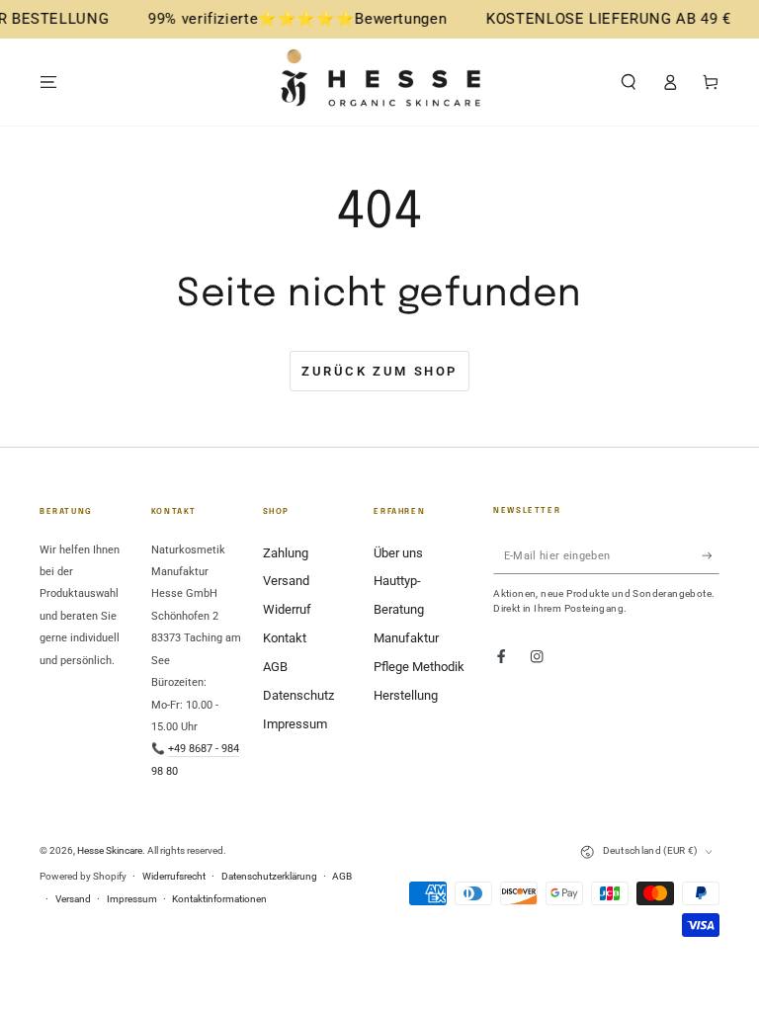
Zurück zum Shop (379, 371)
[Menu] (48, 81)
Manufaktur (406, 638)
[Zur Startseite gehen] (379, 82)
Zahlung (285, 553)
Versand (286, 580)
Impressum (295, 724)
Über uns (398, 553)
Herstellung (406, 695)
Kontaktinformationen (219, 898)
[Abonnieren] (710, 556)
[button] (628, 81)
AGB (275, 666)
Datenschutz (298, 695)
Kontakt (284, 638)
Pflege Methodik (419, 666)
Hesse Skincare (109, 850)
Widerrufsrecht (174, 876)
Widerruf (287, 609)
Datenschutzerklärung (269, 876)
